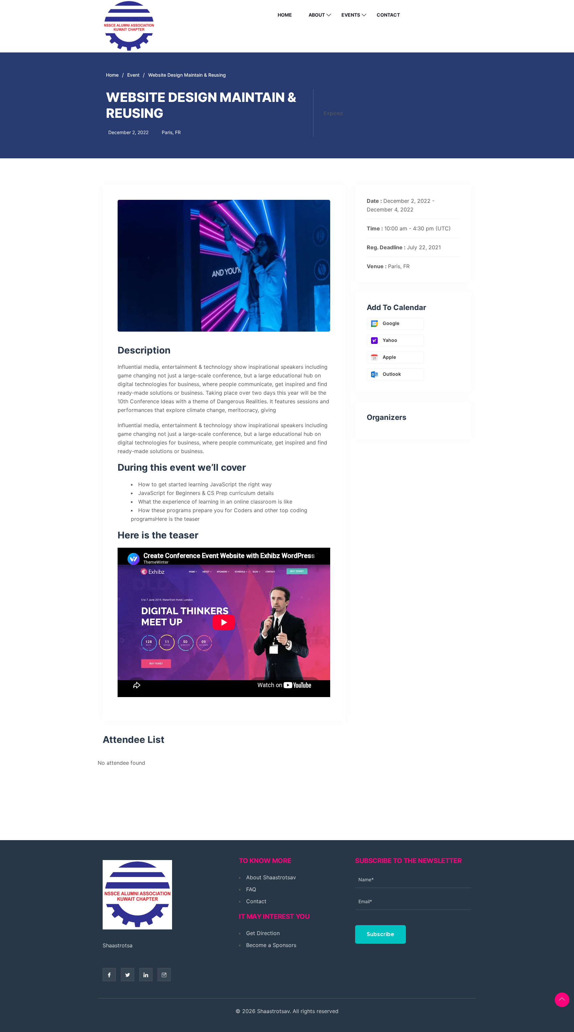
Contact (388, 15)
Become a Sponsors (271, 945)
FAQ (251, 889)
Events (350, 15)
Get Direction (263, 933)
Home (285, 15)
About (317, 15)
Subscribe (380, 934)
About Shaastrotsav (271, 877)
